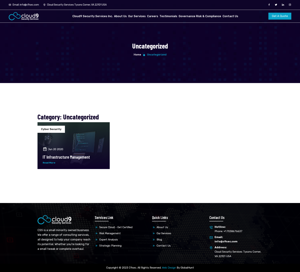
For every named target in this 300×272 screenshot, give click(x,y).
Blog (159, 239)
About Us (120, 16)
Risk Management (110, 233)
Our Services (137, 16)
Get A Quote (280, 16)
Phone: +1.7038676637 (228, 229)
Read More (49, 163)
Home (137, 54)
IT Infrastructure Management (66, 156)
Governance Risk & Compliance (200, 16)
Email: (25, 4)
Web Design (169, 267)
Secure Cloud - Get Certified (115, 227)
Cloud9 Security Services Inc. (92, 16)
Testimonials (168, 16)
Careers (152, 16)
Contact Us (230, 16)
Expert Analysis (108, 239)
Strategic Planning (110, 245)
